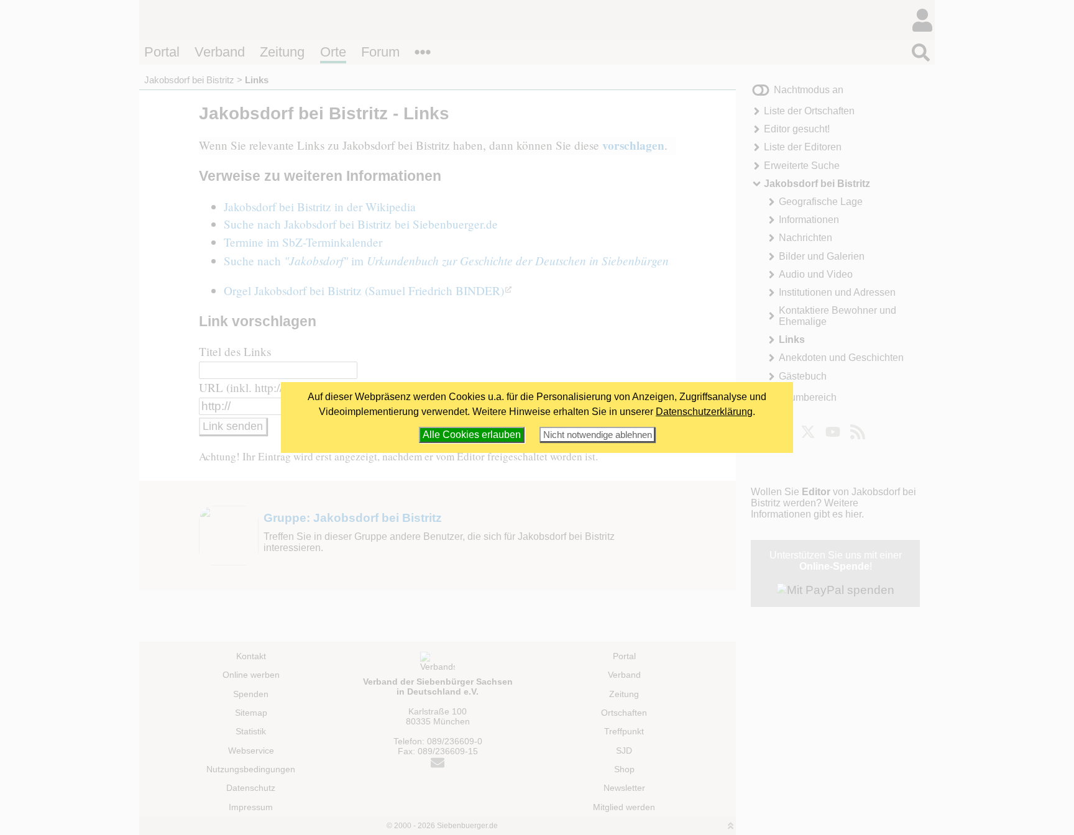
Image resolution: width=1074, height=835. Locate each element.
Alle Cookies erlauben (472, 434)
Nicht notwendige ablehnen (597, 434)
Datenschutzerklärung (704, 411)
